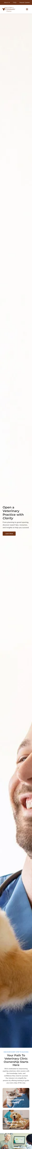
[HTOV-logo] (8, 7)
